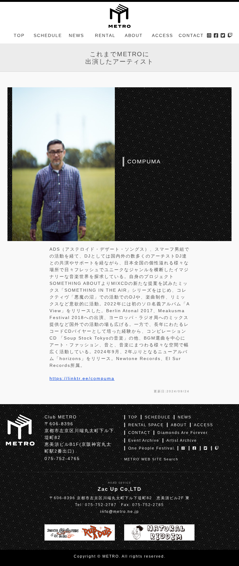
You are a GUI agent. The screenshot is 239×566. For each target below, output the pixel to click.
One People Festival (151, 448)
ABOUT (134, 35)
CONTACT (191, 35)
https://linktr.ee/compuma (82, 378)
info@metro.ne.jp (119, 511)
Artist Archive (181, 440)
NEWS (76, 35)
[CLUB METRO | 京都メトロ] (119, 15)
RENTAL (105, 35)
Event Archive (143, 440)
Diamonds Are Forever (182, 433)
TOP (19, 35)
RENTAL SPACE (146, 425)
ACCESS (162, 35)
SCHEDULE (48, 35)
